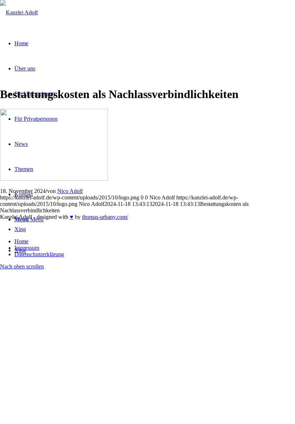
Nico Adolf (70, 191)
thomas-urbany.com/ (105, 217)
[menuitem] (154, 241)
